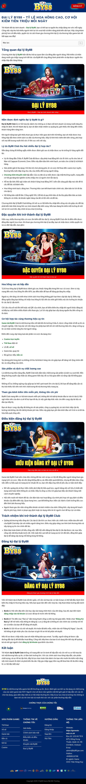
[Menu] (3, 6)
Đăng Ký (80, 619)
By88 (41, 781)
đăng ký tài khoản (30, 642)
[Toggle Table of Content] (79, 43)
